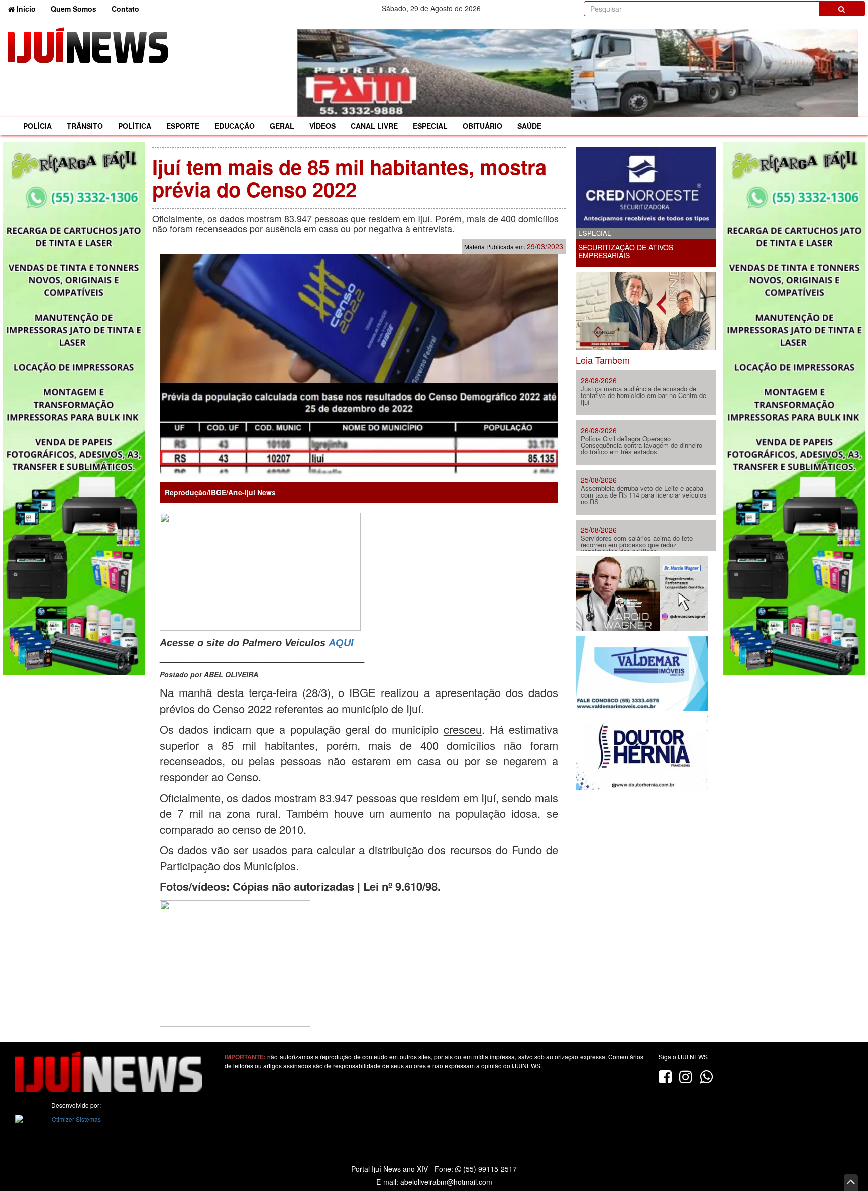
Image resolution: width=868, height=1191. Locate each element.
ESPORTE (182, 126)
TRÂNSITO (85, 126)
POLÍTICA (134, 126)
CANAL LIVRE (374, 126)
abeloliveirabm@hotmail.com (446, 1182)
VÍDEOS (322, 126)
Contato (125, 9)
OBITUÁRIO (482, 126)
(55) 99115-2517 (489, 1169)
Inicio (29, 8)
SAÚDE (529, 126)
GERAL (282, 126)
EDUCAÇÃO (234, 126)
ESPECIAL (430, 126)
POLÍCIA (37, 126)
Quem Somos (73, 9)
